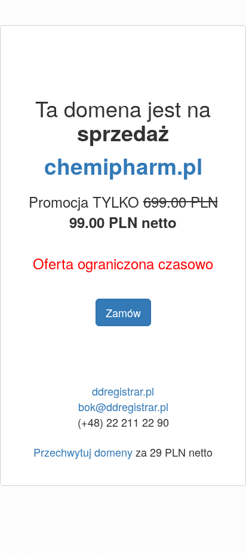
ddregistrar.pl (123, 391)
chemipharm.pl (123, 165)
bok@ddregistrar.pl (123, 406)
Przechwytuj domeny (83, 452)
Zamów (123, 312)
